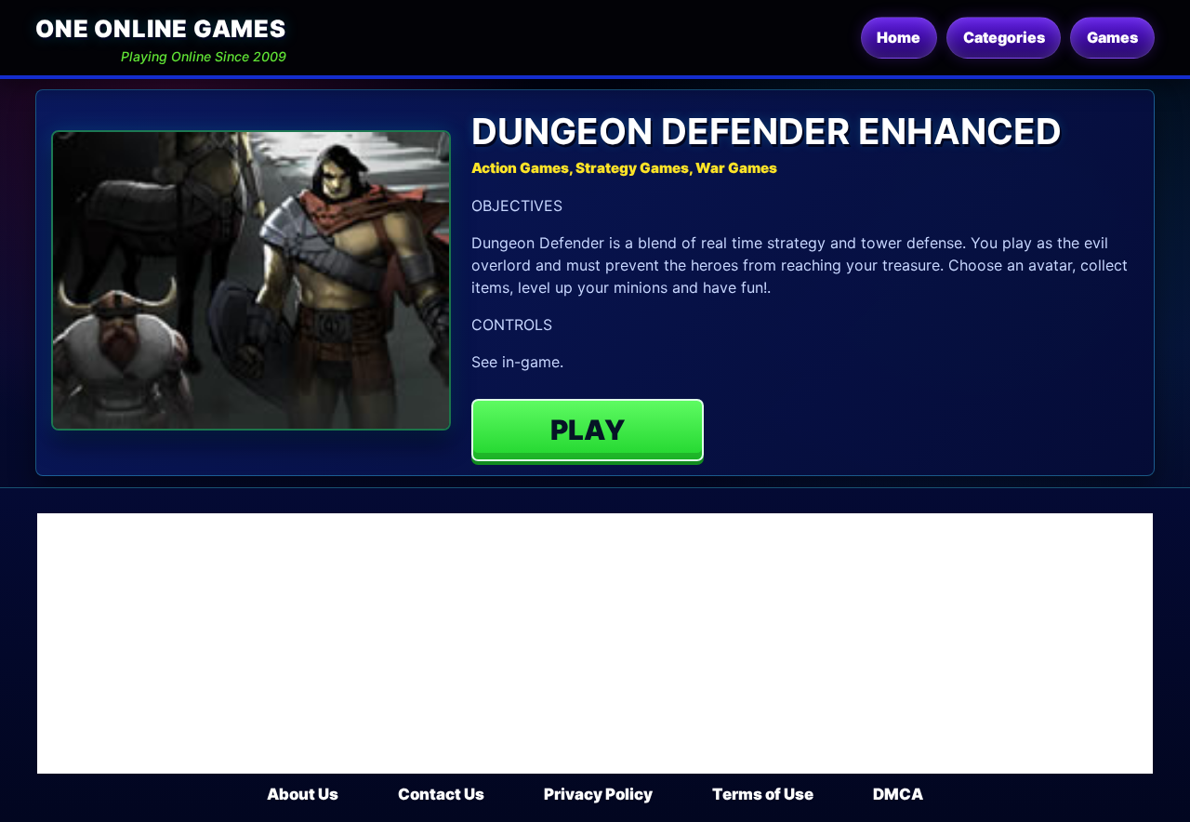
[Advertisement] (595, 643)
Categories (1004, 37)
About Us (302, 794)
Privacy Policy (598, 794)
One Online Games (160, 28)
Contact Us (441, 794)
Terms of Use (762, 794)
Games (1112, 37)
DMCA (898, 794)
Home (898, 37)
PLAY (588, 429)
